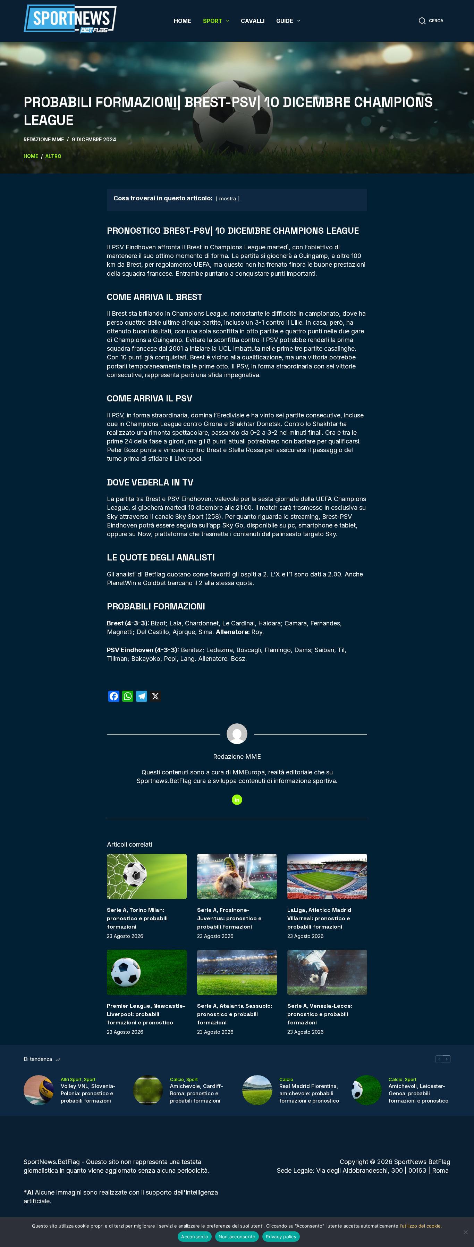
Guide (284, 20)
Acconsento (194, 1236)
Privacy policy (281, 1236)
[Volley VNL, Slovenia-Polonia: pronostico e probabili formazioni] (39, 1090)
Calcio (177, 1079)
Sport (212, 20)
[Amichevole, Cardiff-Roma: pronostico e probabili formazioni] (148, 1090)
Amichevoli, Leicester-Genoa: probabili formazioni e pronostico (418, 1093)
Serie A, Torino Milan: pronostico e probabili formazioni (137, 918)
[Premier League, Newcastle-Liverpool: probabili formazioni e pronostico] (147, 972)
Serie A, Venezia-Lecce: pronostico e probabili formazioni (320, 1014)
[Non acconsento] (465, 1232)
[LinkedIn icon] (237, 800)
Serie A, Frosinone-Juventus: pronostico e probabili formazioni (229, 918)
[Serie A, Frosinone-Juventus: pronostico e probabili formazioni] (237, 876)
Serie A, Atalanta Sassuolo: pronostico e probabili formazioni (234, 1014)
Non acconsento (237, 1236)
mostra (227, 198)
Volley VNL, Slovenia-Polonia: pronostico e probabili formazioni (88, 1093)
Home (182, 20)
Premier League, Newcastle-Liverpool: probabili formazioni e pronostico (146, 1014)
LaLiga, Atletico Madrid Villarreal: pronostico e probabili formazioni (319, 918)
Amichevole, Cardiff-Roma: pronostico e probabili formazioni (196, 1093)
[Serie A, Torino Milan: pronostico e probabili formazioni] (147, 876)
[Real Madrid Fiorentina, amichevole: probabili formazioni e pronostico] (257, 1090)
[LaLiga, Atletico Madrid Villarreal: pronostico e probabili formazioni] (327, 876)
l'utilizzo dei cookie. (421, 1226)
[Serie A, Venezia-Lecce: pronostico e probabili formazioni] (327, 972)
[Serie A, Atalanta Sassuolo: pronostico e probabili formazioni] (237, 972)
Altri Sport (71, 1079)
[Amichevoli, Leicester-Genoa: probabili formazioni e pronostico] (367, 1090)
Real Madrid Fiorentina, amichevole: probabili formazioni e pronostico (309, 1093)
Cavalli (252, 20)
